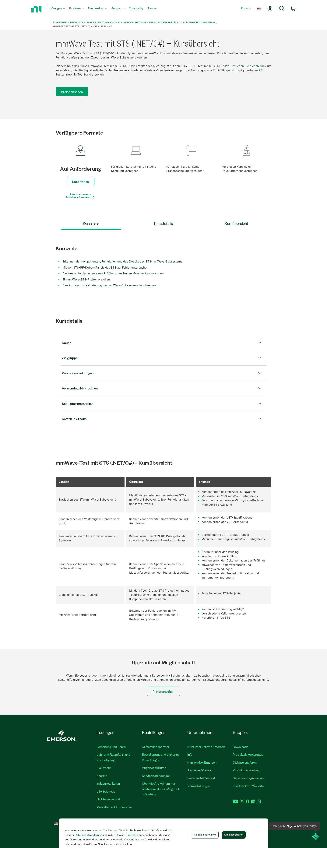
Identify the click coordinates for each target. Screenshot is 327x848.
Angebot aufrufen (154, 767)
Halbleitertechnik (109, 799)
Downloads (240, 746)
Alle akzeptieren (233, 834)
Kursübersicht (236, 223)
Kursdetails (163, 223)
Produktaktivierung (246, 770)
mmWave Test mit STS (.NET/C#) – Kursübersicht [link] (82, 26)
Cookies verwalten (205, 834)
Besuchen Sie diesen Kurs (248, 66)
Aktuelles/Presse (199, 770)
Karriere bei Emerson (201, 762)
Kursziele (91, 223)
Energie (102, 775)
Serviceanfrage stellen (248, 778)
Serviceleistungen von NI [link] (103, 22)
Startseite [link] (60, 22)
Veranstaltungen (198, 786)
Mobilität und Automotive (114, 807)
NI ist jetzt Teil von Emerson (206, 746)
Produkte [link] (76, 22)
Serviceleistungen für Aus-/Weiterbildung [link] (151, 22)
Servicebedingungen (156, 775)
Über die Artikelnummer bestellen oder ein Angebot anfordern (160, 788)
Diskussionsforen (245, 762)
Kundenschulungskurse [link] (199, 22)
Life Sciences (106, 791)
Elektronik (104, 767)
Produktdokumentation (249, 754)
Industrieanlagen (108, 783)
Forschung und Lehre (111, 746)
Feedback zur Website (248, 786)
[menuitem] (57, 9)
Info (189, 754)
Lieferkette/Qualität (201, 778)
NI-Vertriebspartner (155, 746)
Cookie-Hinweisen (127, 835)
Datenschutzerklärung (88, 835)
